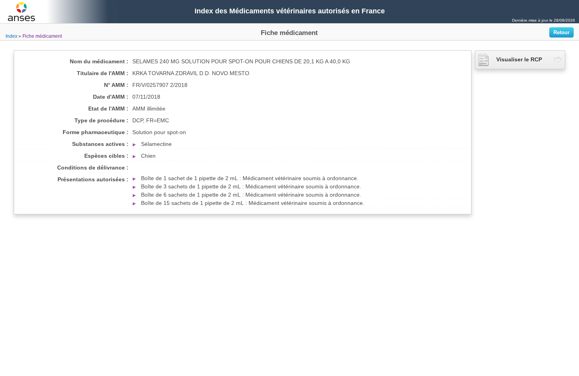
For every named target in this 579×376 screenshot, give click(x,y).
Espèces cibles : (106, 156)
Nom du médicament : (99, 61)
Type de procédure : (101, 120)
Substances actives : (100, 144)
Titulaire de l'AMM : (102, 73)
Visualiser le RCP (519, 59)
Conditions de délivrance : (92, 167)
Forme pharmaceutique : (95, 132)
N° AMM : (116, 85)
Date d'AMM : (110, 97)
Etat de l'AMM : (108, 108)
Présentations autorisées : (93, 179)
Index (11, 36)
